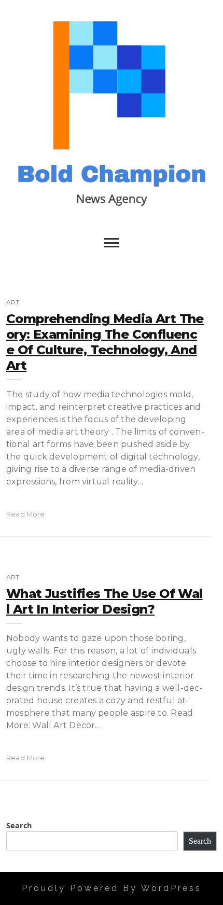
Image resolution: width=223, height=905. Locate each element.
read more (25, 514)
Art (13, 302)
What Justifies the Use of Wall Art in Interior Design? (104, 601)
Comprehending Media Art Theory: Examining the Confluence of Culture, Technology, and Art (105, 342)
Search (19, 825)
